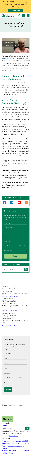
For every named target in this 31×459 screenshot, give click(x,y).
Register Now (15, 10)
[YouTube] (19, 202)
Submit (15, 256)
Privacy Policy (13, 436)
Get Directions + (14, 296)
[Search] (19, 15)
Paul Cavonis (8, 58)
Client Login (7, 419)
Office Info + (5, 296)
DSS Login (10, 453)
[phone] (23, 15)
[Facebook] (4, 202)
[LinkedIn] (11, 202)
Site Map (4, 453)
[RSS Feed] (26, 202)
